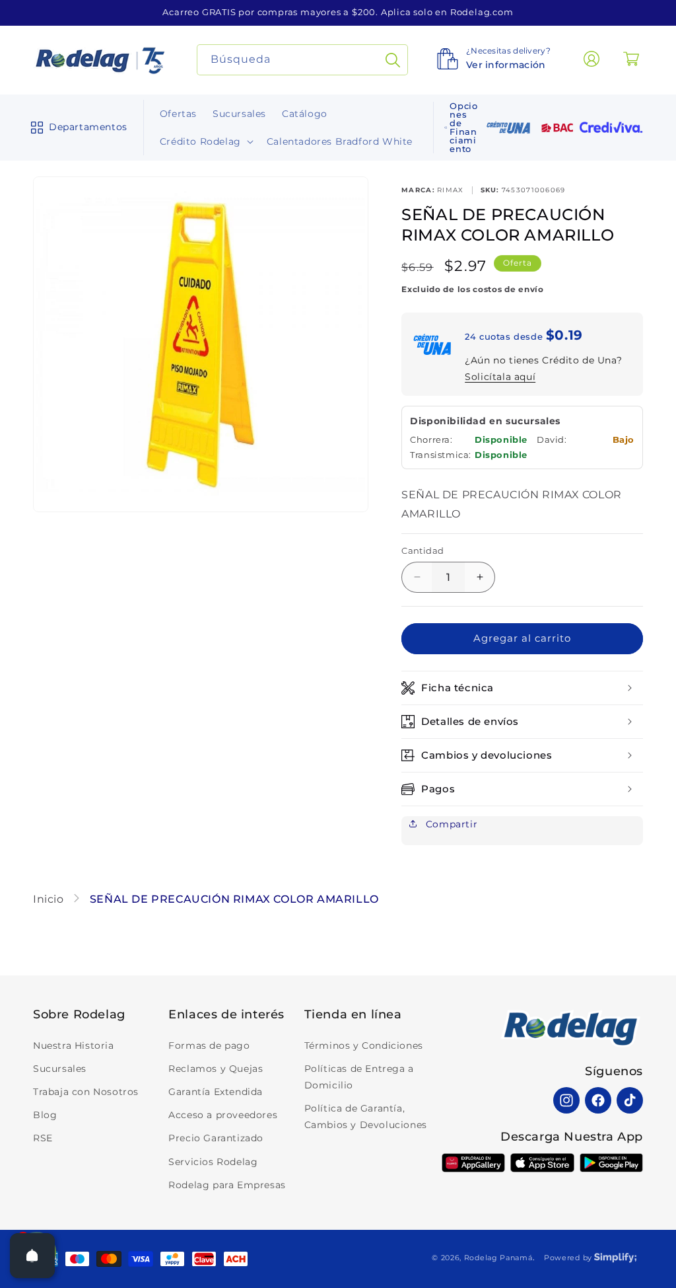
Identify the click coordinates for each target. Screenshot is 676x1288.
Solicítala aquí (500, 377)
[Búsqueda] (392, 60)
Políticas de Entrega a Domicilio (359, 1077)
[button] (76, 127)
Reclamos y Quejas (215, 1069)
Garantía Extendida (215, 1092)
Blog (45, 1115)
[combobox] (302, 60)
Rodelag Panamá (498, 1257)
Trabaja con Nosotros (86, 1092)
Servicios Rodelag (212, 1162)
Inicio (50, 899)
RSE (43, 1138)
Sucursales (59, 1069)
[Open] (32, 1255)
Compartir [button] (449, 824)
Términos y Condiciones (363, 1045)
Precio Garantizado (215, 1138)
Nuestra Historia (73, 1045)
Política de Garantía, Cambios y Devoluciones (365, 1116)
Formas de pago (209, 1045)
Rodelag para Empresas (227, 1185)
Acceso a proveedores (222, 1115)
